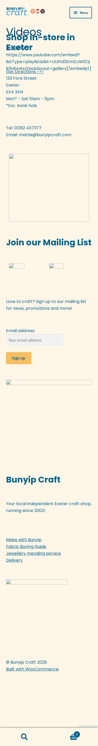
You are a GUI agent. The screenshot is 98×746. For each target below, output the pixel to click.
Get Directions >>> (25, 72)
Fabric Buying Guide (26, 547)
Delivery (14, 560)
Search (24, 737)
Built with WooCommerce (32, 669)
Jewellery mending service (33, 553)
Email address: (20, 331)
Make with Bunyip (24, 540)
